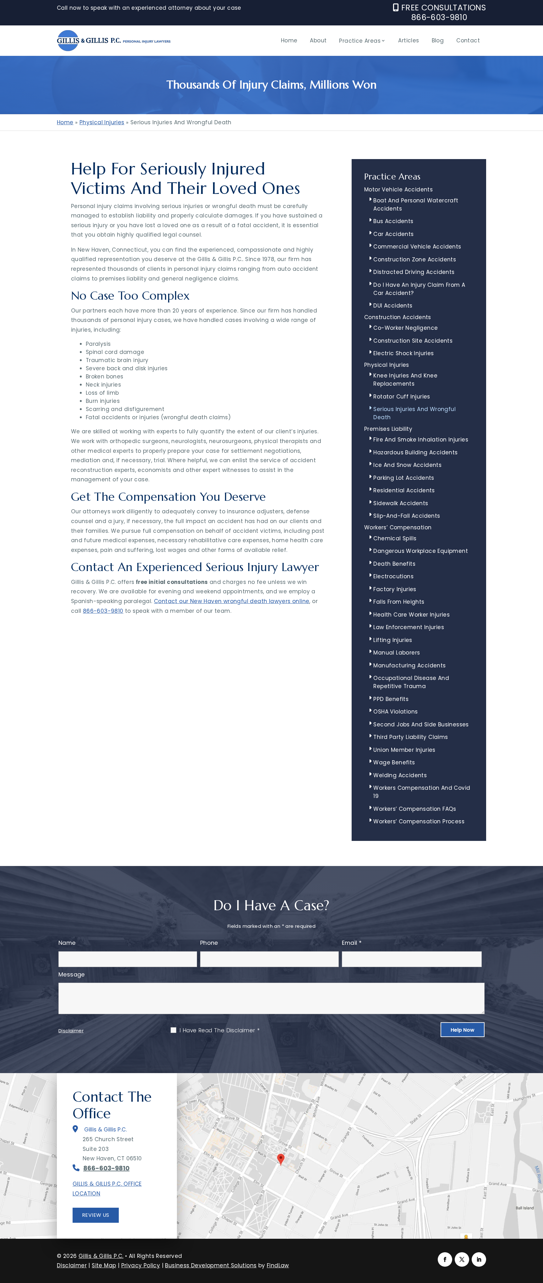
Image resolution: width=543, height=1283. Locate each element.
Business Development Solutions (210, 1265)
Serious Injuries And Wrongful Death (414, 413)
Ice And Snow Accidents (407, 465)
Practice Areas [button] (360, 41)
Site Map (104, 1265)
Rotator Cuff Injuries (401, 396)
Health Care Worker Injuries (411, 614)
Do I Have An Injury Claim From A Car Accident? (419, 289)
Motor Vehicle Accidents (398, 189)
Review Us (95, 1215)
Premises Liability (388, 429)
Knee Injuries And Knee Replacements (405, 380)
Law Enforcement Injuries (408, 627)
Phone (209, 943)
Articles (408, 40)
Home (289, 40)
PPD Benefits (391, 699)
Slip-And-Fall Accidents (406, 516)
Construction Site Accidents (412, 341)
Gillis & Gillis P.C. (101, 1256)
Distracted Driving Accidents (413, 272)
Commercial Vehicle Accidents (417, 246)
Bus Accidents (393, 221)
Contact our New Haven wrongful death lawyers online (231, 601)
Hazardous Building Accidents (415, 452)
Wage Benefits (394, 762)
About (318, 40)
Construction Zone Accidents (414, 259)
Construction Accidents (397, 317)
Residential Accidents (404, 490)
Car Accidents (393, 234)
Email (352, 943)
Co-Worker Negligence (405, 328)
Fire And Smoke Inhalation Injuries (420, 439)
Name (67, 943)
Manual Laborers (396, 652)
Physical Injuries (386, 365)
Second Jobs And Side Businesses (421, 724)
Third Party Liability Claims (410, 737)
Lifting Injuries (392, 640)
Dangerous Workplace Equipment (420, 551)
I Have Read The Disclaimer (219, 1030)
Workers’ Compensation (397, 527)
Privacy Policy (140, 1265)
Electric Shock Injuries (403, 353)
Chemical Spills (394, 538)
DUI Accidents (392, 305)
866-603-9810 (439, 17)
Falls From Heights (398, 602)
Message (71, 974)
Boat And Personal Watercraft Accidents (415, 204)
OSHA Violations (395, 711)
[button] (536, 1237)
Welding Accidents (400, 775)
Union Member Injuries (404, 750)
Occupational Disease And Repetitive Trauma (411, 682)
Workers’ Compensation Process (418, 821)
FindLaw (278, 1265)
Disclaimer (71, 1030)
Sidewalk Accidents (400, 503)
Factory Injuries (394, 589)
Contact (468, 40)
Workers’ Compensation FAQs (414, 809)
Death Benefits (394, 564)
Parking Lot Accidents (403, 478)
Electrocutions (393, 576)
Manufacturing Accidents (409, 665)
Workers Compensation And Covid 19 (421, 792)
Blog (438, 40)
